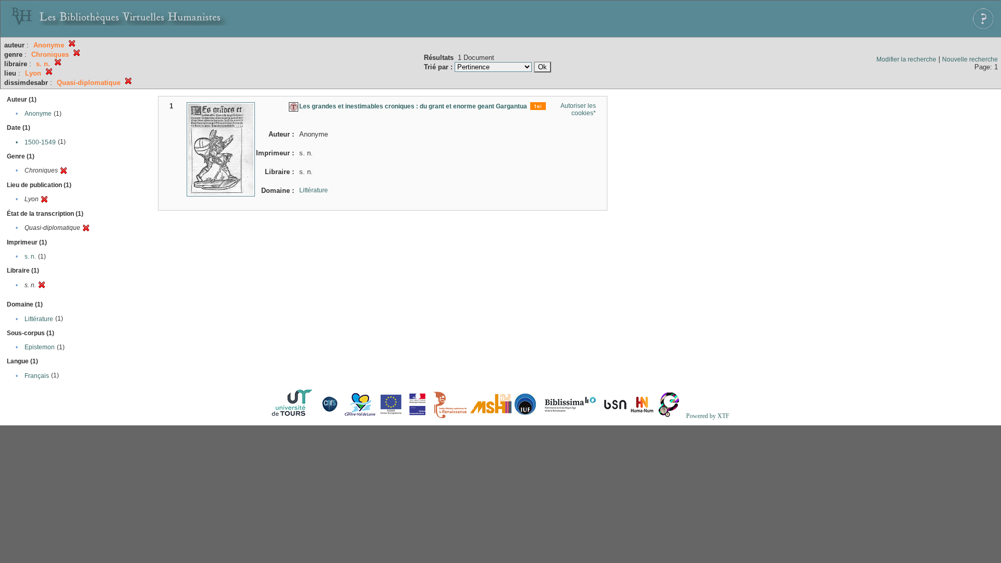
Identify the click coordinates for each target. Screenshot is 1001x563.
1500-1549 (40, 142)
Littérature (39, 319)
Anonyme (38, 113)
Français (37, 376)
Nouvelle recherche (970, 59)
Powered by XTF (707, 416)
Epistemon (40, 347)
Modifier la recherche (906, 59)
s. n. (30, 256)
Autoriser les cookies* (578, 109)
